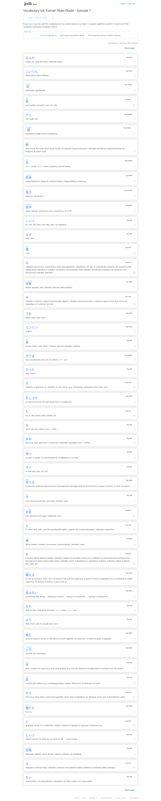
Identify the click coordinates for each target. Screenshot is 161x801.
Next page (130, 48)
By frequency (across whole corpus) (104, 35)
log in (31, 24)
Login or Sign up (127, 3)
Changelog (133, 798)
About (76, 798)
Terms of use (120, 798)
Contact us (93, 798)
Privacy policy (106, 798)
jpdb (28, 3)
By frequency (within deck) (72, 35)
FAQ (84, 798)
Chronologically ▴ (48, 35)
